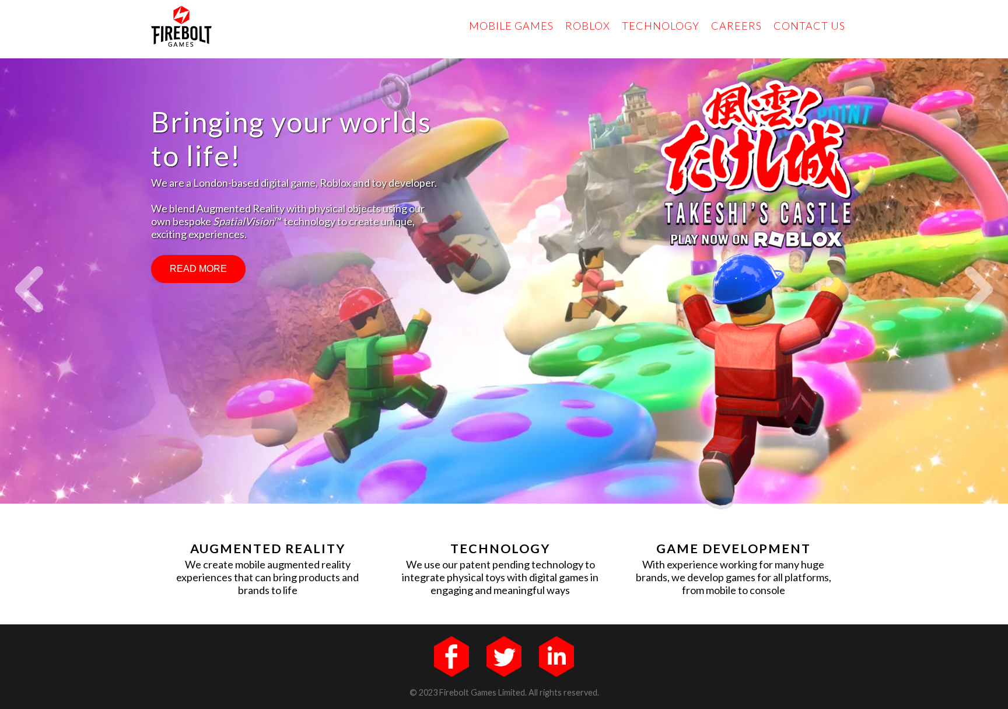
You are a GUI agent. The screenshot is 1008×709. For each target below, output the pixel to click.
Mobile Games (511, 25)
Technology (660, 25)
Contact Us (809, 25)
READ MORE (198, 269)
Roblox (587, 25)
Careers (736, 25)
